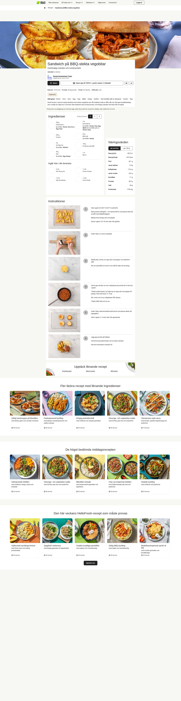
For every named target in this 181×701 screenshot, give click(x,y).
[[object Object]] (126, 83)
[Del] (131, 83)
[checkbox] (48, 72)
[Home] (45, 8)
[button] (75, 116)
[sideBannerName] (120, 124)
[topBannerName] (90, 16)
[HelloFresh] (41, 2)
